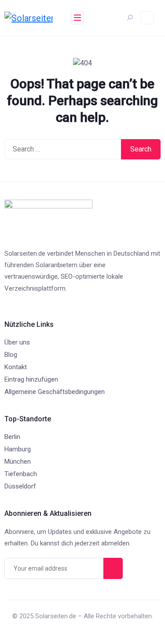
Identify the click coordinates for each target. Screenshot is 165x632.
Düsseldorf (20, 486)
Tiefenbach (20, 474)
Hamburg (17, 449)
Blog (10, 355)
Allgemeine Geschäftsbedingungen (54, 392)
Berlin (12, 437)
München (17, 461)
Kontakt (15, 367)
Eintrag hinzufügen (31, 379)
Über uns (17, 342)
